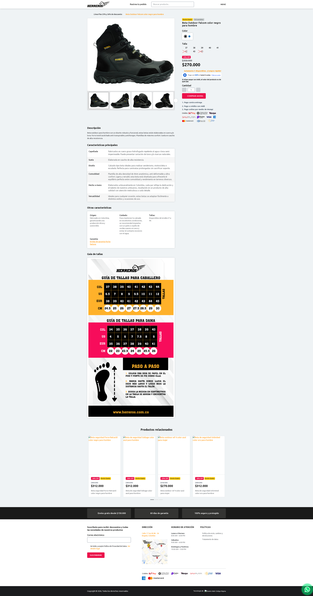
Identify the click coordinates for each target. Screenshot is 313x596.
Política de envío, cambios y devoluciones (212, 534)
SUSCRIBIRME (96, 555)
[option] (131, 54)
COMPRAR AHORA (195, 96)
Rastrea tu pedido (138, 4)
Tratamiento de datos (210, 539)
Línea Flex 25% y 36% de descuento (108, 14)
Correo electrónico (95, 535)
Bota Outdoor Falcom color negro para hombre (145, 14)
